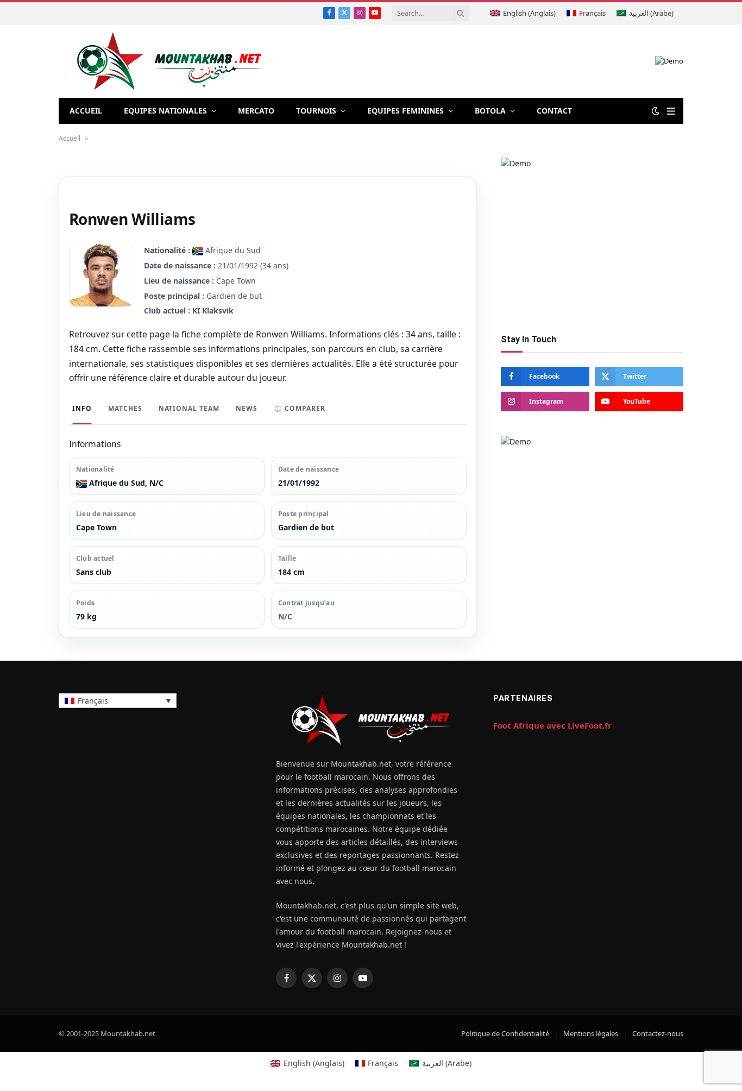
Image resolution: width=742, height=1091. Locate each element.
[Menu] (671, 111)
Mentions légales (590, 1033)
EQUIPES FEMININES (405, 110)
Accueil (69, 138)
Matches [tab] (125, 408)
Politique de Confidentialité (505, 1033)
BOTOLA (490, 110)
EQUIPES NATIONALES (165, 110)
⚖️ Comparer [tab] (299, 408)
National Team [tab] (189, 408)
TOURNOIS (316, 110)
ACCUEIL (86, 110)
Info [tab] (82, 408)
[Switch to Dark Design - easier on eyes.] (655, 110)
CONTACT (554, 110)
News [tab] (246, 408)
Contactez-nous (657, 1033)
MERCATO (256, 110)
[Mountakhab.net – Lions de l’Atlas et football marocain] (170, 61)
